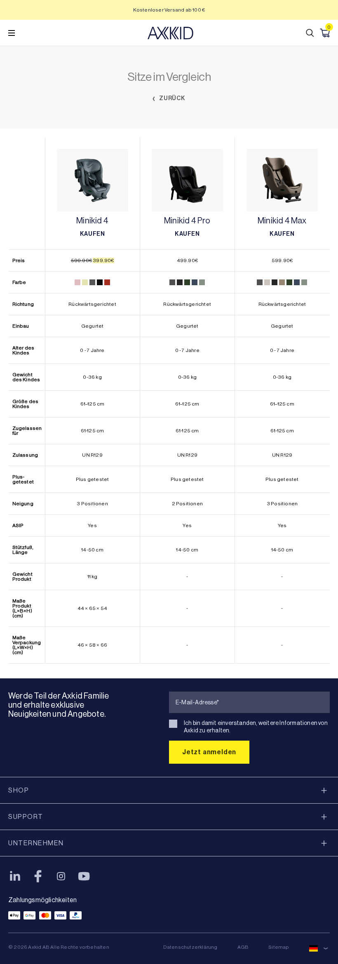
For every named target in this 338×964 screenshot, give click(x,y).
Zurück (171, 98)
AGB (243, 947)
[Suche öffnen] (310, 33)
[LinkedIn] (14, 876)
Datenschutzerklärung (190, 947)
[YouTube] (84, 876)
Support (25, 817)
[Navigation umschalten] (11, 33)
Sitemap (278, 947)
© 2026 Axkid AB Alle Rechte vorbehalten (58, 947)
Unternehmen (36, 843)
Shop (18, 790)
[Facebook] (38, 876)
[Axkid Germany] (170, 33)
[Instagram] (61, 876)
